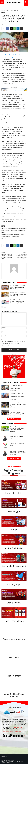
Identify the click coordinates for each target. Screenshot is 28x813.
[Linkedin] (18, 28)
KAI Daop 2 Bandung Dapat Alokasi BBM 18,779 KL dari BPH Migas (18, 404)
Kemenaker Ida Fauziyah (19, 234)
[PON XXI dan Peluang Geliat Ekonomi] (5, 445)
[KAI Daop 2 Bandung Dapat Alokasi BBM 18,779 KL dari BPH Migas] (5, 404)
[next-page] (5, 307)
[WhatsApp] (14, 28)
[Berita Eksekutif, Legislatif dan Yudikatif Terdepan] (14, 3)
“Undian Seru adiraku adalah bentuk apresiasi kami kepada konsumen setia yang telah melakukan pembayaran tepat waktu (14, 230)
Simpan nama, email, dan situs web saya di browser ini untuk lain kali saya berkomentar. (14, 343)
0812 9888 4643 (18, 727)
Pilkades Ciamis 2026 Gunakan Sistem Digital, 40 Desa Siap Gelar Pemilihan (17, 287)
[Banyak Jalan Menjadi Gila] (5, 438)
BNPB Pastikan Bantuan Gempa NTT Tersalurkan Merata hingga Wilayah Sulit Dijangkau (18, 294)
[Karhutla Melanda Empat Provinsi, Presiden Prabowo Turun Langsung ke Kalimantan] (5, 301)
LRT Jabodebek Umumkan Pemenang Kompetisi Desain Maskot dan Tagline (17, 387)
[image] (14, 485)
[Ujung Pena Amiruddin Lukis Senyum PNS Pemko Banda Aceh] (5, 453)
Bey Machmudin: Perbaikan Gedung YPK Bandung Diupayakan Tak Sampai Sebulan (18, 412)
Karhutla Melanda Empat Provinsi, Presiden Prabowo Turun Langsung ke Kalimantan (17, 301)
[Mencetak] (21, 28)
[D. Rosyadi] (2, 25)
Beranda (3, 9)
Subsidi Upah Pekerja (6, 238)
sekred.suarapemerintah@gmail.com (12, 731)
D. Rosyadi (7, 24)
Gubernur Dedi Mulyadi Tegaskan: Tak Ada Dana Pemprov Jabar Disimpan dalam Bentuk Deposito (18, 429)
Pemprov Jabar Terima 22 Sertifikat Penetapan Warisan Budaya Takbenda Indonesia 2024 (17, 396)
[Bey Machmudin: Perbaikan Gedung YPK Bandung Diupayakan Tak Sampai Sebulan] (5, 412)
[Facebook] (7, 28)
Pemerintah (8, 9)
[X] (11, 28)
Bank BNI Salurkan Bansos (7, 234)
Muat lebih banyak (13, 419)
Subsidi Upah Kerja (15, 236)
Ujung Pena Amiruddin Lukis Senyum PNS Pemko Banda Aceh (18, 451)
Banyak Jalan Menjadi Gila (16, 436)
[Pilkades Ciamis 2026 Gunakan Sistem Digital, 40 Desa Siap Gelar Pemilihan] (5, 287)
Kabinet (13, 9)
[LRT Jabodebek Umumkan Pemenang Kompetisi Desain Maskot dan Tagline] (5, 387)
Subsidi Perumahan (6, 236)
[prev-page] (2, 307)
